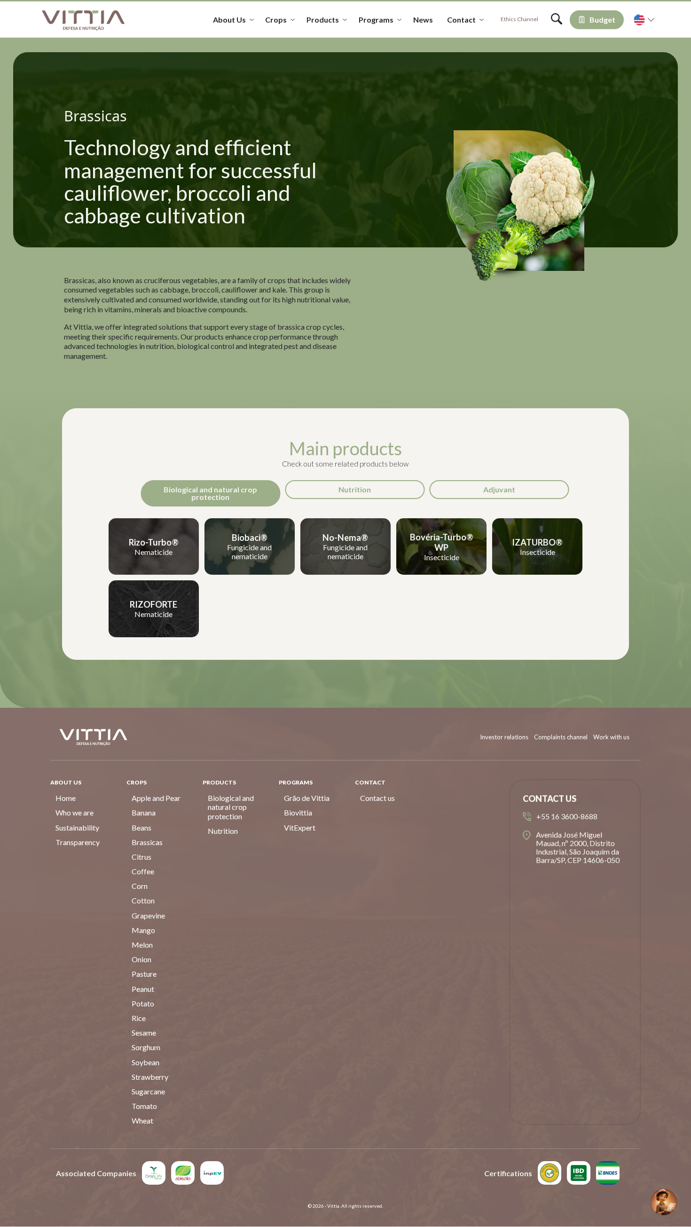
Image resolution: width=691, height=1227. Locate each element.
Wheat (142, 1120)
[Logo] (153, 1173)
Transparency (77, 842)
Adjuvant (499, 489)
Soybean (145, 1062)
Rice (139, 1017)
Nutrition (354, 489)
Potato (143, 1003)
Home (65, 797)
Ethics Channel (519, 19)
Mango (143, 930)
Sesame (144, 1032)
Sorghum (146, 1047)
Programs (376, 19)
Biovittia (298, 812)
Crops (276, 19)
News (423, 19)
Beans (141, 827)
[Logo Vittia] (83, 20)
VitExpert (299, 827)
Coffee (143, 871)
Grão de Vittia (307, 797)
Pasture (144, 973)
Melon (142, 944)
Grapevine (148, 915)
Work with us (611, 737)
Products (322, 19)
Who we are (74, 812)
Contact (461, 19)
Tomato (144, 1105)
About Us (229, 19)
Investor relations (504, 737)
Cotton (143, 900)
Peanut (143, 988)
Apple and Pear (156, 797)
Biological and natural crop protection (210, 493)
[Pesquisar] (556, 21)
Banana (144, 812)
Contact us (377, 797)
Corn (140, 885)
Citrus (141, 856)
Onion (141, 959)
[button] (664, 1202)
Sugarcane (148, 1091)
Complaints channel (561, 737)
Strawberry (150, 1076)
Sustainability (77, 827)
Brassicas (147, 842)
